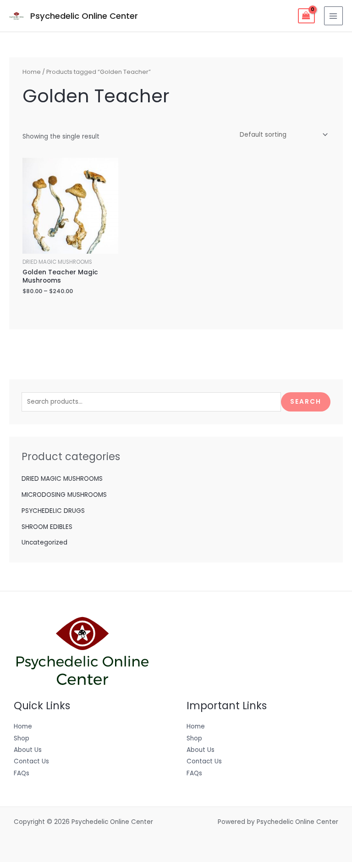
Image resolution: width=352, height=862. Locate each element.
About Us (28, 749)
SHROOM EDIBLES (47, 527)
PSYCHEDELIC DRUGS (53, 510)
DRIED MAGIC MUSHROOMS (62, 478)
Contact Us (31, 761)
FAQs (21, 773)
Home (31, 72)
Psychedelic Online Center (84, 16)
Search (305, 401)
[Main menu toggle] (333, 15)
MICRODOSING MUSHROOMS (64, 494)
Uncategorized (44, 542)
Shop (21, 738)
